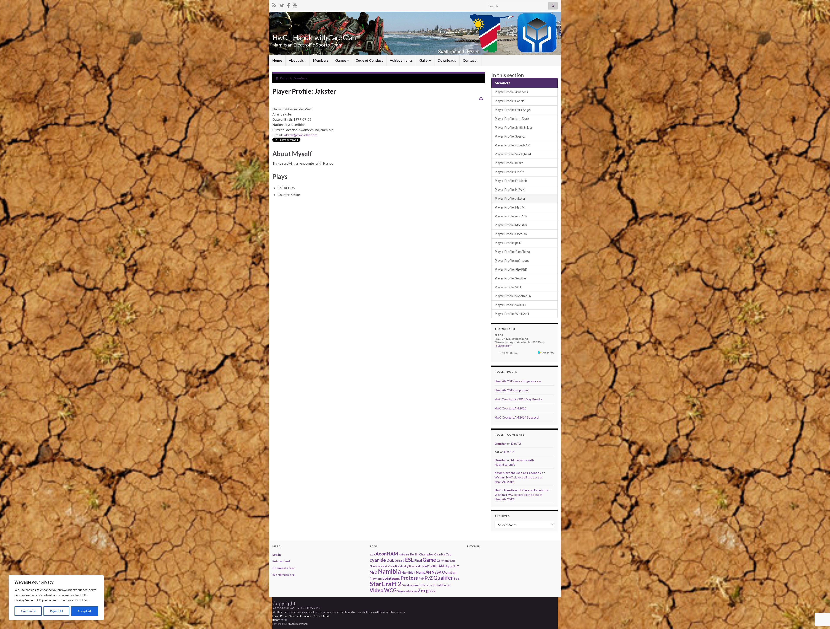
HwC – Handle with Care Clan (314, 37)
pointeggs (391, 578)
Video (376, 590)
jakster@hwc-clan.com (300, 135)
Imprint (307, 616)
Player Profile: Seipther (511, 278)
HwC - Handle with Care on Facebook (521, 490)
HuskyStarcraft (411, 566)
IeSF (433, 566)
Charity (439, 554)
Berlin (414, 554)
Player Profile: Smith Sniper (514, 127)
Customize (28, 611)
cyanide (378, 560)
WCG (390, 590)
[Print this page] (481, 98)
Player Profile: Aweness (511, 92)
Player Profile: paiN (508, 243)
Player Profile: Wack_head (513, 154)
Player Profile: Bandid (510, 101)
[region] (56, 597)
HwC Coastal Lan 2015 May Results (519, 399)
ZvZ (432, 591)
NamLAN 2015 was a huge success (518, 381)
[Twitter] (281, 5)
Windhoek (411, 591)
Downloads (447, 60)
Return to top (279, 619)
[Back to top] (820, 603)
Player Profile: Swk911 (510, 305)
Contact (470, 60)
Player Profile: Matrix (509, 207)
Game (429, 560)
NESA (436, 572)
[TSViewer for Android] (546, 352)
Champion (426, 554)
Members (321, 60)
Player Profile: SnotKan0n (513, 296)
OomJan (500, 443)
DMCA (325, 616)
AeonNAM (386, 554)
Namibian (408, 572)
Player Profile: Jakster (510, 198)
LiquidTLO (451, 566)
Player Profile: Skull (508, 287)
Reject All (56, 611)
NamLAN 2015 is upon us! (512, 390)
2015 (372, 554)
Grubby (375, 566)
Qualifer (443, 577)
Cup (448, 554)
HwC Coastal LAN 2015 (510, 408)
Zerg (423, 590)
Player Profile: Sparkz (510, 136)
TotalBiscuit (442, 585)
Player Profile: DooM (509, 172)
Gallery (425, 60)
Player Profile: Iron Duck (512, 118)
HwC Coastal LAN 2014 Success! (517, 417)
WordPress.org (283, 574)
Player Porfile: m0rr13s (511, 216)
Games (341, 60)
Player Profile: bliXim (509, 163)
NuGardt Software (296, 623)
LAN (440, 566)
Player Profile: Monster (511, 225)
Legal (275, 616)
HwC (425, 566)
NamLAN (423, 572)
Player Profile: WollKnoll (512, 314)
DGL (390, 560)
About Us (297, 60)
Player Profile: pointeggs (512, 260)
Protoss (409, 578)
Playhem (376, 578)
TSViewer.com (503, 346)
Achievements (401, 60)
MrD (373, 572)
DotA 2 (516, 443)
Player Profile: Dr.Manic (511, 181)
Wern (401, 591)
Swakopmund (411, 585)
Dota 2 (399, 560)
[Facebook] (288, 5)
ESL (409, 560)
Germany (443, 560)
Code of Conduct (369, 60)
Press (316, 616)
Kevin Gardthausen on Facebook (518, 473)
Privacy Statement (290, 616)
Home (277, 60)
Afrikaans (404, 554)
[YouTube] (295, 5)
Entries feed (281, 561)
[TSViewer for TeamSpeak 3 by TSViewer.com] (507, 353)
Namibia (389, 571)
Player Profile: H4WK (510, 189)
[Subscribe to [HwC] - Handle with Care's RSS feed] (274, 5)
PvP (421, 578)
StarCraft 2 (386, 583)
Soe (456, 578)
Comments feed (283, 568)
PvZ (429, 578)
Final (418, 560)
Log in (276, 554)
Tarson (427, 585)
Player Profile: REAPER (511, 269)
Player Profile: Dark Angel (513, 110)
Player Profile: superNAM (512, 145)
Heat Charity (389, 566)
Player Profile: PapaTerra (512, 252)
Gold (452, 560)
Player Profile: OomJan (511, 234)
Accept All (84, 611)
